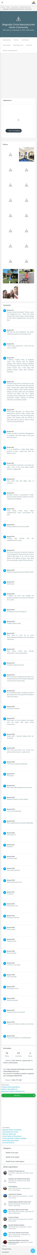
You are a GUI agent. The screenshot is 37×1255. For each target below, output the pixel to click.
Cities (8, 7)
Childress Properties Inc (16, 1171)
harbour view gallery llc (9, 1089)
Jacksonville (14, 7)
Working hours (18, 45)
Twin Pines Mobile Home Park (18, 1233)
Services (29, 45)
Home (3, 7)
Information (7, 45)
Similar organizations (10, 50)
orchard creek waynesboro (10, 1087)
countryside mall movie (10, 1132)
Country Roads (13, 1217)
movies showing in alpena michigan (14, 1138)
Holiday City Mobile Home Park (19, 1179)
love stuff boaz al (8, 1142)
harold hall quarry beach (10, 1140)
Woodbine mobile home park (18, 1209)
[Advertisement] (18, 76)
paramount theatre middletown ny (13, 1091)
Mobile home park (25, 7)
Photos (16, 40)
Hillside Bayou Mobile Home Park (19, 1202)
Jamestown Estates (15, 1194)
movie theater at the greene (11, 1136)
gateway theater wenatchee (11, 1130)
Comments (25, 40)
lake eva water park (9, 1134)
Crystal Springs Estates (16, 1225)
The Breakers (12, 1186)
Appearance (7, 40)
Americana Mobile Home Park (18, 1240)
